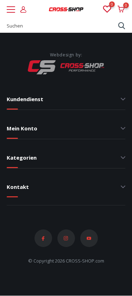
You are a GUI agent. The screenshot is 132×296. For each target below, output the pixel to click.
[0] (107, 9)
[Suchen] (121, 25)
